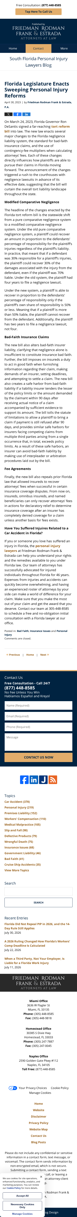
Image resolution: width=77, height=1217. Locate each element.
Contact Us (38, 1136)
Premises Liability (20, 813)
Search (39, 902)
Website (38, 1110)
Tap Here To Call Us (38, 12)
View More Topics (16, 870)
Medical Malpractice (22, 825)
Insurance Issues (40, 631)
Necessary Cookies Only (22, 1206)
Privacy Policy (38, 1123)
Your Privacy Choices (33, 1088)
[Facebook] (24, 779)
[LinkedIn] (34, 779)
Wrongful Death (18, 842)
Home (13, 48)
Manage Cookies (40, 1093)
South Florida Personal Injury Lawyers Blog (38, 31)
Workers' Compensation (25, 819)
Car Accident (17, 802)
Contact (38, 48)
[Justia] (43, 779)
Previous (13, 654)
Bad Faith (23, 631)
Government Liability (22, 853)
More (64, 48)
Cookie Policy (60, 1088)
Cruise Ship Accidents (22, 865)
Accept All (22, 1195)
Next (44, 654)
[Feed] (53, 779)
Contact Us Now (38, 757)
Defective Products (20, 836)
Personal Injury (19, 807)
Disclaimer (38, 1116)
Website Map (38, 1129)
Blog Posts (38, 1142)
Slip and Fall (16, 830)
